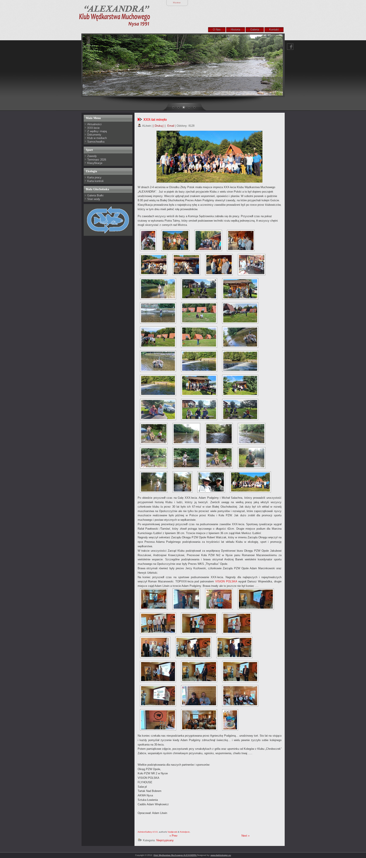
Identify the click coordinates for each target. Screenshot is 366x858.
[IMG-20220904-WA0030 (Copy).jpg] (199, 288)
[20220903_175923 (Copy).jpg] (251, 264)
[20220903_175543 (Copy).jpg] (154, 264)
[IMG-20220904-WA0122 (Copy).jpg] (158, 288)
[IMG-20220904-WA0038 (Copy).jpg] (199, 719)
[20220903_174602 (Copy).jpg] (175, 240)
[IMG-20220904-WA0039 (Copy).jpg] (199, 312)
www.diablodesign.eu (221, 855)
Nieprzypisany (165, 840)
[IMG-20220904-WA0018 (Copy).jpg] (199, 623)
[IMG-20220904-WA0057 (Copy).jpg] (199, 409)
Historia (235, 29)
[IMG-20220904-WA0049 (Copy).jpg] (158, 385)
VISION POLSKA (226, 581)
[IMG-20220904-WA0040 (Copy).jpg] (240, 312)
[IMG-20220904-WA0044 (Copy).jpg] (158, 361)
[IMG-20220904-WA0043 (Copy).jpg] (240, 337)
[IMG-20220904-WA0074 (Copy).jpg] (186, 433)
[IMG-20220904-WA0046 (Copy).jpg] (199, 361)
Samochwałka (95, 141)
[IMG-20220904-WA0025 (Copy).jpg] (158, 671)
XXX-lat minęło (155, 119)
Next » (245, 835)
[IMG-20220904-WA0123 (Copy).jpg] (158, 312)
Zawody (92, 156)
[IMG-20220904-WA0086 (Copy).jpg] (219, 457)
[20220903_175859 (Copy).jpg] (219, 264)
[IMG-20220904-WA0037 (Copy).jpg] (158, 719)
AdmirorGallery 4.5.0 (148, 832)
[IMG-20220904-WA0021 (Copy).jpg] (193, 647)
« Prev (173, 835)
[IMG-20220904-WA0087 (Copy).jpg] (251, 457)
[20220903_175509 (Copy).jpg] (208, 240)
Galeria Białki (95, 195)
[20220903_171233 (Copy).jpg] (186, 599)
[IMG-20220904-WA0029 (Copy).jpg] (158, 695)
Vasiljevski (172, 832)
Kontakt (274, 29)
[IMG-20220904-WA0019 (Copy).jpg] (236, 623)
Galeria (254, 29)
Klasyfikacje (94, 163)
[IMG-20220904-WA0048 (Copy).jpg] (240, 361)
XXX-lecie (93, 127)
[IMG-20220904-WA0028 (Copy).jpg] (240, 671)
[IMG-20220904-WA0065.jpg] (230, 719)
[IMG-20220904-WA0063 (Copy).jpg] (240, 409)
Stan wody (93, 199)
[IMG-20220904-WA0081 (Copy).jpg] (219, 433)
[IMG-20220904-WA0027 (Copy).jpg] (199, 671)
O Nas (217, 29)
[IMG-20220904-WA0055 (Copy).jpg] (240, 385)
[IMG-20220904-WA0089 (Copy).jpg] (182, 482)
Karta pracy (94, 177)
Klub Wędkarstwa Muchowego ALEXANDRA (175, 855)
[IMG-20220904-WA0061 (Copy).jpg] (250, 482)
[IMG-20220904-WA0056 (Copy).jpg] (158, 409)
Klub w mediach (97, 138)
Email (170, 125)
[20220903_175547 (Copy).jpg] (186, 264)
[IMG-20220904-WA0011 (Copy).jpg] (256, 599)
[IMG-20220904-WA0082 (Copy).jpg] (251, 433)
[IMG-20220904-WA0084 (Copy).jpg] (186, 457)
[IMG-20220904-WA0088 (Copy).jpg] (154, 482)
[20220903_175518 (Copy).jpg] (241, 240)
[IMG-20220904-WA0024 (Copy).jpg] (234, 647)
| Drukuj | (158, 125)
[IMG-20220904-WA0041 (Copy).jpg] (158, 337)
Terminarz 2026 (96, 159)
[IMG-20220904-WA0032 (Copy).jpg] (199, 695)
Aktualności (94, 124)
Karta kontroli (95, 181)
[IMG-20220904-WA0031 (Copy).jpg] (240, 288)
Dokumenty (94, 134)
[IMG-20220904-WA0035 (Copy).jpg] (240, 695)
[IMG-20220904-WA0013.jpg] (158, 623)
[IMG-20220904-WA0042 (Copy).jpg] (199, 337)
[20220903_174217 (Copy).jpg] (219, 599)
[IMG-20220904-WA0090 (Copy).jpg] (211, 482)
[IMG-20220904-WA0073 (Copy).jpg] (154, 433)
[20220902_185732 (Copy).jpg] (148, 240)
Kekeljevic (185, 832)
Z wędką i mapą (97, 131)
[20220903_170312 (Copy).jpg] (154, 599)
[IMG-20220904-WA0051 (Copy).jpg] (199, 385)
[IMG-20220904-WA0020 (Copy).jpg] (155, 647)
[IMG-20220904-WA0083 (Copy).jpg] (154, 457)
